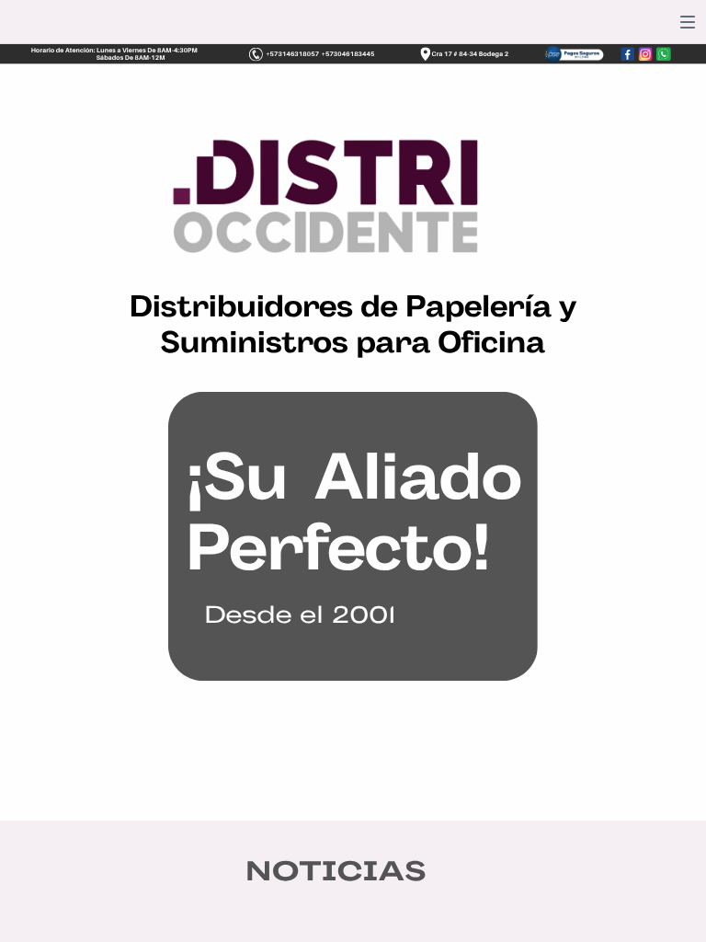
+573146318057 (292, 54)
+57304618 (339, 54)
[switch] (688, 22)
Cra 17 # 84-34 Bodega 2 (470, 54)
